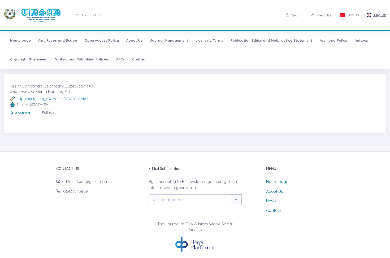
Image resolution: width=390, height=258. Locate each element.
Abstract (22, 113)
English (379, 15)
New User (324, 15)
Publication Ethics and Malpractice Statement (271, 40)
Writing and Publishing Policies (82, 59)
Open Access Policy (101, 40)
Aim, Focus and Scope (57, 40)
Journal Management (169, 40)
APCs (120, 59)
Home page (20, 40)
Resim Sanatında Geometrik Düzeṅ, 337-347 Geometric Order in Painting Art (51, 88)
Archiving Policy (333, 40)
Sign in (297, 15)
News (271, 200)
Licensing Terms (209, 40)
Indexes (361, 40)
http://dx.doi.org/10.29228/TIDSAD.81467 (52, 98)
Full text (49, 112)
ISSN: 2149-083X (88, 15)
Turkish (353, 15)
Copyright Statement (29, 59)
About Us (134, 40)
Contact (139, 59)
